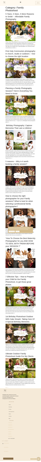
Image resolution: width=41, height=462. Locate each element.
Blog (9, 418)
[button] (20, 2)
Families (10, 422)
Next (6, 387)
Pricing (10, 409)
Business (10, 436)
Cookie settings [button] (11, 231)
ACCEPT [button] (17, 231)
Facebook (6, 447)
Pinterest (6, 451)
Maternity (10, 427)
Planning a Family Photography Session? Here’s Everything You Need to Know (18, 91)
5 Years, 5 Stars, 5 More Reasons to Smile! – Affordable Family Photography (19, 16)
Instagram (6, 443)
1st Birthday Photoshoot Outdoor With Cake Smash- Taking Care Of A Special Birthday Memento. (20, 319)
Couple (9, 431)
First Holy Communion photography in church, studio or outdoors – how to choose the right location (20, 53)
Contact (10, 416)
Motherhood (11, 429)
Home (10, 404)
